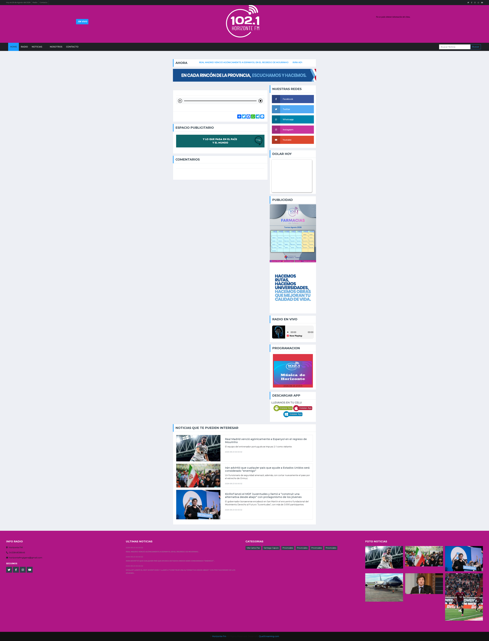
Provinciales (287, 548)
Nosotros (56, 47)
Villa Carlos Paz (253, 548)
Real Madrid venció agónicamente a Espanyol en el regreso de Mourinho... (162, 552)
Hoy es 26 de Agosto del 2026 (18, 2)
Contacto (43, 2)
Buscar (475, 47)
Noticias (37, 47)
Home (13, 47)
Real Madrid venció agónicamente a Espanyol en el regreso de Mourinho (203, 62)
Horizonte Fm (219, 636)
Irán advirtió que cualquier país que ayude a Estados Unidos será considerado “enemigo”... (170, 561)
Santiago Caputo (271, 548)
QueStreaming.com (269, 636)
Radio (35, 2)
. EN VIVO (82, 21)
